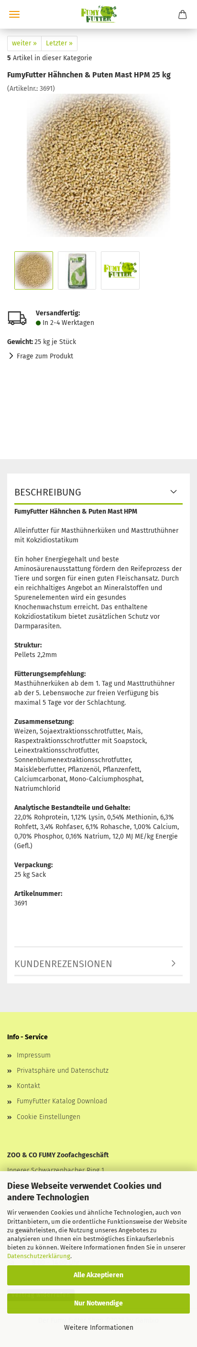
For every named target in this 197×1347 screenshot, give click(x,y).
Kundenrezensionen (63, 964)
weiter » (24, 43)
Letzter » (59, 43)
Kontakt (28, 1086)
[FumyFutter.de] (98, 14)
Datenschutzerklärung (38, 1256)
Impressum (34, 1055)
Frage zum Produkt (45, 356)
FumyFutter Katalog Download (62, 1101)
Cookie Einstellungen (48, 1117)
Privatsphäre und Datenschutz (63, 1071)
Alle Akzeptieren (98, 1275)
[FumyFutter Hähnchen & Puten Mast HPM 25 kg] (98, 165)
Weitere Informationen (98, 1328)
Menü (14, 14)
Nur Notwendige (98, 1303)
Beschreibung (47, 492)
